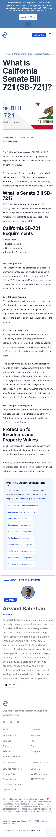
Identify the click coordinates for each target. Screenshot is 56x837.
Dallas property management (19, 525)
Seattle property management (20, 531)
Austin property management (20, 518)
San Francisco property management (23, 505)
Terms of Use (9, 789)
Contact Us (36, 768)
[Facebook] (4, 722)
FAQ (33, 741)
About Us (35, 735)
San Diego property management (21, 564)
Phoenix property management (20, 544)
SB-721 (43, 152)
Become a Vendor (11, 756)
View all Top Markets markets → (33, 498)
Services (7, 741)
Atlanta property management (20, 558)
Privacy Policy (10, 774)
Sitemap (24, 821)
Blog (30, 54)
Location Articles (42, 54)
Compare (35, 751)
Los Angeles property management (22, 512)
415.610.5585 (37, 779)
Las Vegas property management (21, 551)
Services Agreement (12, 768)
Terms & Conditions (12, 784)
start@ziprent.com (40, 774)
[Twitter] (11, 722)
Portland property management (20, 538)
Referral (6, 751)
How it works (9, 735)
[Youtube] (18, 722)
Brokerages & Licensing (11, 821)
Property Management (16, 54)
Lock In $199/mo (28, 17)
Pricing (6, 746)
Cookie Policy (9, 779)
